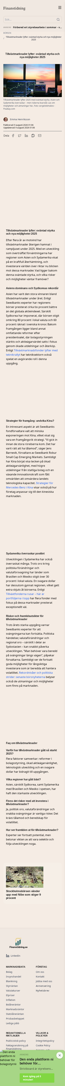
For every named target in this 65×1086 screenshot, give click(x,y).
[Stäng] (59, 1055)
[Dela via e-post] (39, 135)
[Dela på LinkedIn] (26, 135)
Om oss (40, 971)
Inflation (10, 999)
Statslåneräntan (15, 1013)
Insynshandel (13, 976)
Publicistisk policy (16, 1040)
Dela (6, 135)
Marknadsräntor (15, 1009)
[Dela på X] (19, 135)
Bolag (9, 971)
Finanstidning (14, 8)
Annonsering (43, 985)
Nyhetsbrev (42, 990)
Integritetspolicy (45, 1040)
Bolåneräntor (13, 1004)
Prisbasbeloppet (15, 1018)
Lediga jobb (12, 1023)
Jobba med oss (44, 981)
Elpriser (10, 995)
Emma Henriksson (20, 119)
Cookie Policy (43, 1045)
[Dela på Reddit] (33, 135)
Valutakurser (13, 990)
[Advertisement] (32, 178)
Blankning (11, 981)
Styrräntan (12, 985)
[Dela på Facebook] (13, 135)
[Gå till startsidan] (26, 943)
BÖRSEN (7, 33)
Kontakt (40, 976)
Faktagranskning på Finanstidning (17, 1047)
